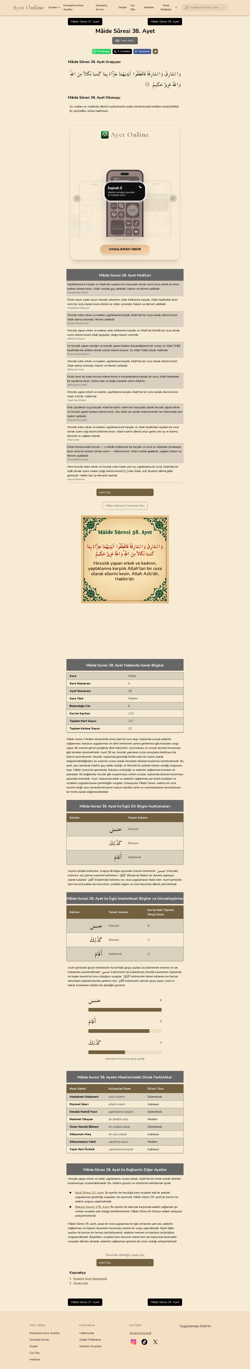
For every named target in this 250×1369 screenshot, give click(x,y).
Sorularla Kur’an (101, 7)
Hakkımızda (86, 1333)
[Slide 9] (131, 239)
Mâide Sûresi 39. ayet (165, 22)
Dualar (123, 7)
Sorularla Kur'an (39, 1340)
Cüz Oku (132, 7)
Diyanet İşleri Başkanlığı (90, 1279)
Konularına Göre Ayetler (73, 7)
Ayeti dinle (127, 40)
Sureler (54, 7)
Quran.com (80, 1283)
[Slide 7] (128, 239)
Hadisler (149, 7)
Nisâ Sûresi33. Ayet (89, 1193)
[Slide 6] (126, 239)
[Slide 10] (133, 239)
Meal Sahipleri (169, 7)
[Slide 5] (124, 239)
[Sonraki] (173, 198)
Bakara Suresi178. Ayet (92, 1207)
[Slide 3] (120, 239)
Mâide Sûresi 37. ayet (85, 22)
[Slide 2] (119, 239)
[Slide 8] (129, 239)
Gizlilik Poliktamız (90, 1340)
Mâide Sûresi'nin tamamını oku (125, 506)
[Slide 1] (117, 239)
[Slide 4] (122, 239)
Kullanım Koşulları (90, 1346)
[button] (133, 1342)
